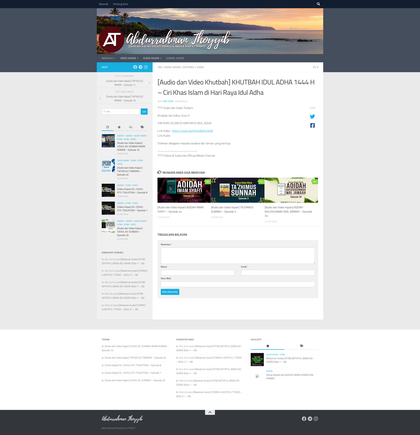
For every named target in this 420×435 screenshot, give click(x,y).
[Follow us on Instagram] (146, 67)
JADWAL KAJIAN (175, 58)
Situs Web (166, 278)
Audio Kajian (172, 67)
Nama (164, 266)
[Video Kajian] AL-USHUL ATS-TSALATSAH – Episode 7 (133, 372)
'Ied (160, 67)
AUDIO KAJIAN (151, 58)
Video (200, 67)
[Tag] (142, 127)
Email (244, 266)
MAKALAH (107, 58)
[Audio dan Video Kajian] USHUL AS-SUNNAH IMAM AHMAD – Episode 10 (131, 146)
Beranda (103, 4)
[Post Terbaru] (107, 127)
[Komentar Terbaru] (130, 127)
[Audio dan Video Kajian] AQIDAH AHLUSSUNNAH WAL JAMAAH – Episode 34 (288, 211)
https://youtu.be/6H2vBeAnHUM (192, 131)
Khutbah (188, 67)
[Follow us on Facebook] (135, 67)
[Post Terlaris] (119, 127)
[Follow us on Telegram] (140, 67)
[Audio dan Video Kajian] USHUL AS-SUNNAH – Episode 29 (129, 232)
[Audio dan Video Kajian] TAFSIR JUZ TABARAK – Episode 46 (129, 171)
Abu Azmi (168, 101)
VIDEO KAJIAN (128, 58)
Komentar (166, 244)
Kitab (119, 139)
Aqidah (120, 136)
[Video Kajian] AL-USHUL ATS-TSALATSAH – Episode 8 (133, 365)
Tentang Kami (120, 4)
